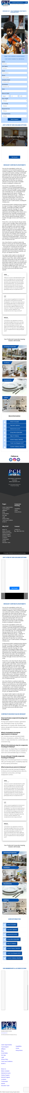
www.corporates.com (4, 1032)
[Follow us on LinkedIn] (16, 1016)
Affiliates (3, 1049)
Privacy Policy (5, 518)
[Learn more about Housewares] (14, 890)
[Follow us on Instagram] (8, 1016)
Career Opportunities (7, 507)
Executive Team (6, 542)
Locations (4, 537)
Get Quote (14, 157)
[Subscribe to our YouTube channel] (21, 1016)
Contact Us (17, 529)
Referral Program (6, 536)
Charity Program (6, 534)
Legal (3, 517)
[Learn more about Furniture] (14, 874)
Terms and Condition (7, 520)
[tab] (14, 422)
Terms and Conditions (7, 1061)
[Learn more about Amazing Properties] (14, 858)
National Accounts (7, 532)
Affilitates (4, 510)
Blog (3, 512)
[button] (10, 52)
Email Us (4, 521)
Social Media (5, 513)
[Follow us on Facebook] (12, 1016)
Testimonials (5, 539)
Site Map (4, 515)
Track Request (6, 509)
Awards (4, 541)
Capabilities (17, 508)
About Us (4, 529)
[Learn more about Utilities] (14, 907)
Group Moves (18, 512)
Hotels (16, 510)
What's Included (6, 531)
